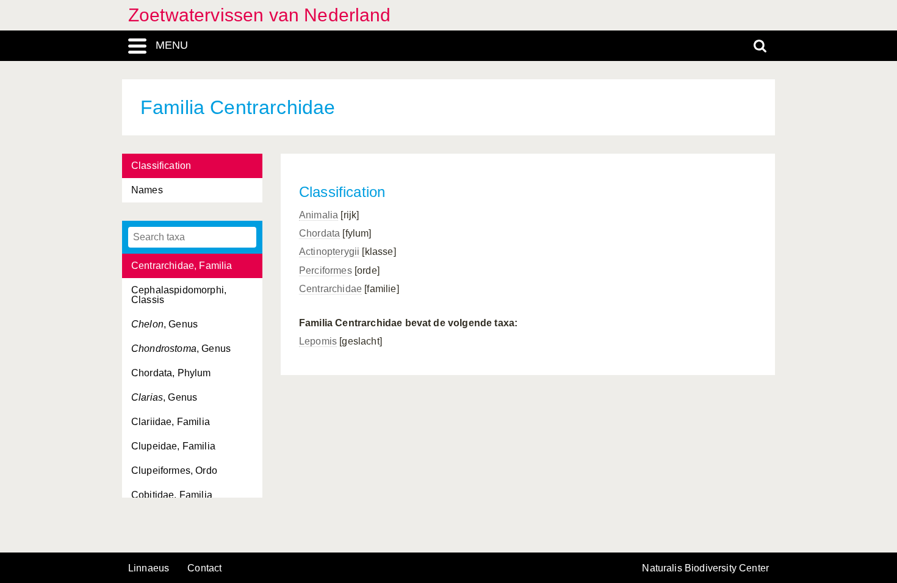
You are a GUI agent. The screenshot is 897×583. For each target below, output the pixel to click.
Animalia (318, 215)
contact (204, 568)
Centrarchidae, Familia (181, 265)
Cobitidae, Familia (171, 495)
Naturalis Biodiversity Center (705, 568)
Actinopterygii (329, 251)
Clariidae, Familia (170, 422)
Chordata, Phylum (171, 373)
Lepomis (318, 341)
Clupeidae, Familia (173, 446)
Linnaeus (148, 568)
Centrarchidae (330, 289)
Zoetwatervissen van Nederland (259, 15)
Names (147, 190)
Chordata (319, 233)
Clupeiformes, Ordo (174, 470)
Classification (161, 165)
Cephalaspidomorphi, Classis (178, 295)
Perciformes (325, 270)
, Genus (164, 324)
